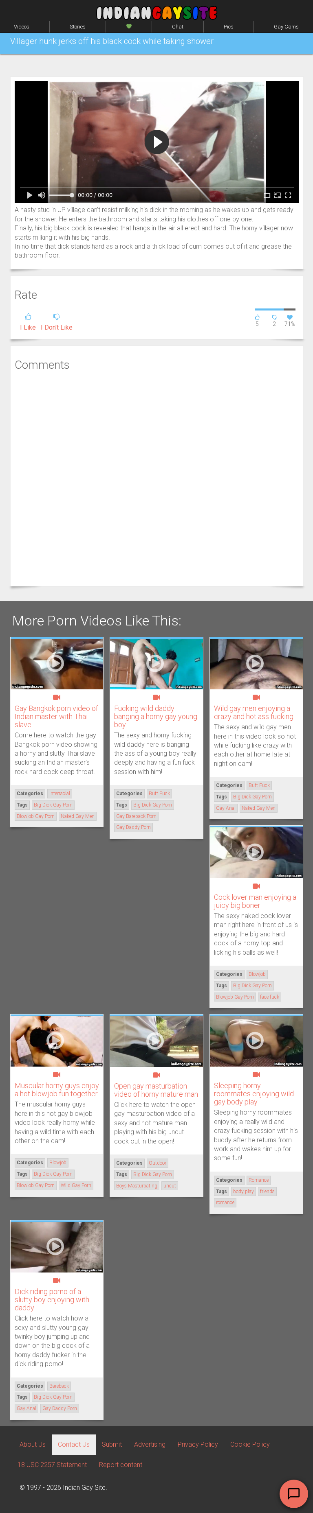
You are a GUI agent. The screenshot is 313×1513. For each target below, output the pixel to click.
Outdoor (157, 1163)
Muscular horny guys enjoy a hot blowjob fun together (57, 1089)
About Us (33, 1444)
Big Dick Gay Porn (53, 805)
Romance (259, 1180)
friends (267, 1191)
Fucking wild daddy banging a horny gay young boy (155, 716)
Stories (78, 27)
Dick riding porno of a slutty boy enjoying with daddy (52, 1299)
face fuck (269, 997)
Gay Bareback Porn (136, 816)
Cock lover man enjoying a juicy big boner (255, 901)
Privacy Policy (198, 1444)
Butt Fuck (159, 793)
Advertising (149, 1444)
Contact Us (74, 1444)
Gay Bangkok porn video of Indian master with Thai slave (56, 716)
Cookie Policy (250, 1444)
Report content (120, 1465)
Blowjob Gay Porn (36, 816)
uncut (169, 1186)
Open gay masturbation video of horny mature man (156, 1090)
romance (225, 1202)
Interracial (59, 793)
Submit (112, 1444)
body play (243, 1191)
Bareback (59, 1386)
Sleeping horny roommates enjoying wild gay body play (254, 1093)
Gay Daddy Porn (133, 827)
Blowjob (257, 974)
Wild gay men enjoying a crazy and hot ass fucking (253, 712)
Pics (229, 27)
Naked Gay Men (78, 816)
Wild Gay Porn (76, 1185)
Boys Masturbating (136, 1186)
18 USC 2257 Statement (52, 1465)
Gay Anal (226, 808)
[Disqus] (157, 477)
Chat (177, 27)
